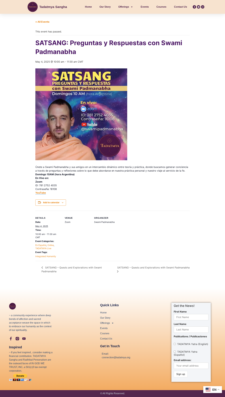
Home (88, 7)
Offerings (123, 7)
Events (145, 7)
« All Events (42, 21)
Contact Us (180, 7)
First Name (180, 311)
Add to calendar (51, 202)
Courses (161, 7)
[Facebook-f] (194, 7)
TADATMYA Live (43, 248)
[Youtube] (198, 7)
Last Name (180, 324)
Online (50, 245)
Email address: (182, 360)
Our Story (105, 7)
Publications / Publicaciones (190, 336)
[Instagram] (202, 7)
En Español (40, 245)
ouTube (41, 192)
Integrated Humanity (45, 256)
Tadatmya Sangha (53, 7)
